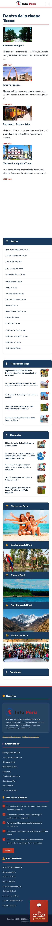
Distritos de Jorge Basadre (17, 336)
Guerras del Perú (9, 877)
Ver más (8, 851)
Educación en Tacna (14, 261)
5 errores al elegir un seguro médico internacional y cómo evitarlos (18, 467)
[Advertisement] (26, 209)
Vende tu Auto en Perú (11, 776)
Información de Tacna (15, 293)
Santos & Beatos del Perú (13, 900)
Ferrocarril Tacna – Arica (17, 124)
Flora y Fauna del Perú (11, 752)
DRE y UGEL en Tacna (14, 268)
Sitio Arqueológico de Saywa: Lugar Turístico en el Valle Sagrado (18, 490)
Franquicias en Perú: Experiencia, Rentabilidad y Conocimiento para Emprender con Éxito (20, 455)
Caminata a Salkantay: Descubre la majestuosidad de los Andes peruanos (21, 384)
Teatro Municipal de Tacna (17, 163)
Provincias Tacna (13, 323)
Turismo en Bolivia (10, 790)
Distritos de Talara (13, 348)
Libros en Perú (8, 785)
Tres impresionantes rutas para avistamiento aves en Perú (19, 407)
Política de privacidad (30, 737)
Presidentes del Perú (11, 896)
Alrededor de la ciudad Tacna (18, 249)
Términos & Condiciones (12, 737)
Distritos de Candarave (15, 330)
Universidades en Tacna (15, 274)
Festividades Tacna (14, 281)
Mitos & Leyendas (9, 905)
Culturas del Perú (9, 891)
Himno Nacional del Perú (12, 867)
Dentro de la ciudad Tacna (17, 255)
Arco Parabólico (12, 84)
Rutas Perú (7, 771)
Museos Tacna (12, 305)
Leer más (7, 65)
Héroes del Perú (9, 881)
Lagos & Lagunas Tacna (16, 299)
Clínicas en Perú (9, 762)
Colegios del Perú (10, 781)
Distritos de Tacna (13, 342)
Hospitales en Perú (10, 767)
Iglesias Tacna (12, 287)
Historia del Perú (9, 872)
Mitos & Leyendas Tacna (16, 311)
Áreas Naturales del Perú (12, 757)
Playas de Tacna (12, 317)
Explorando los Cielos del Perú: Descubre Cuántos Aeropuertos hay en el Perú (20, 373)
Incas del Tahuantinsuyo (12, 886)
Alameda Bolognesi (13, 45)
